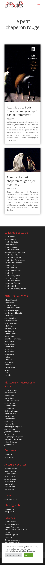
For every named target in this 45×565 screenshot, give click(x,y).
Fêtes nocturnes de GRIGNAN (15, 529)
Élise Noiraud (9, 489)
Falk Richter (8, 326)
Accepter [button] (28, 555)
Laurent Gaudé (10, 334)
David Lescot (9, 331)
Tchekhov (8, 359)
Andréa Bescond (10, 499)
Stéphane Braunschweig (13, 439)
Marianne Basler (10, 468)
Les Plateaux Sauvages (13, 263)
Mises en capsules (11, 535)
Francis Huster (9, 481)
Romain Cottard (10, 474)
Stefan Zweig (9, 349)
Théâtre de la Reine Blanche (15, 260)
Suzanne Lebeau (10, 323)
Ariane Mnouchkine (11, 400)
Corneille (7, 375)
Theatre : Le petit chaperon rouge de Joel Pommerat (21, 180)
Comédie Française (11, 278)
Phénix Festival (10, 522)
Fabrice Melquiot (10, 300)
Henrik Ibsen (9, 352)
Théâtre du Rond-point (12, 270)
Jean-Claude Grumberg (12, 339)
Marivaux (7, 365)
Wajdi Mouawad (10, 321)
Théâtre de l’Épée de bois (13, 283)
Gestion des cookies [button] (14, 555)
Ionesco (7, 370)
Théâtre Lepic (9, 265)
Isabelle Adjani (9, 484)
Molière (7, 357)
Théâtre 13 (8, 273)
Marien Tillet (9, 457)
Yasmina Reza (9, 344)
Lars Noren (8, 316)
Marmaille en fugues (12, 542)
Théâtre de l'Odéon (11, 242)
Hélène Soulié (9, 434)
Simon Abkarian (10, 413)
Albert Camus (9, 346)
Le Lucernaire (9, 237)
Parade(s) (8, 537)
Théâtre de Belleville (12, 250)
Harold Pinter (9, 341)
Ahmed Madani (10, 318)
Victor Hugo (8, 362)
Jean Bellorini (9, 444)
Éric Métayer (9, 416)
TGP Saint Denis (10, 244)
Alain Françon (9, 429)
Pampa (7, 532)
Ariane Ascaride (10, 479)
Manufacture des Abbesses (14, 252)
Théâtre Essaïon (10, 247)
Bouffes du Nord (10, 268)
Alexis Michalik (9, 419)
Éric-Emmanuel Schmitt (13, 313)
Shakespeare (9, 354)
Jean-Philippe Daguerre (13, 426)
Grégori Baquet (10, 471)
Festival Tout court (11, 527)
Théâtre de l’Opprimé (12, 281)
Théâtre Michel (10, 286)
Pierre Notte (9, 303)
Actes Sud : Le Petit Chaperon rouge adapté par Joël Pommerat (22, 110)
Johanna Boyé (9, 408)
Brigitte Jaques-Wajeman (13, 437)
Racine (6, 372)
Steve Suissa (9, 395)
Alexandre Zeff (9, 403)
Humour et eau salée (12, 540)
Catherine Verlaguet (11, 310)
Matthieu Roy (9, 424)
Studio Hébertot (10, 239)
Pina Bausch (9, 509)
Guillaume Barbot (11, 411)
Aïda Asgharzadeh (11, 305)
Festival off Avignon (11, 524)
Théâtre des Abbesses (12, 257)
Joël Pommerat (10, 393)
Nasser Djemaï (10, 328)
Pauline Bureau (10, 406)
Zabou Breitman (10, 442)
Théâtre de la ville (11, 255)
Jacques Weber (10, 476)
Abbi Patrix (8, 454)
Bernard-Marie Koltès (12, 308)
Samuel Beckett (10, 367)
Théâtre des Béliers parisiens (15, 288)
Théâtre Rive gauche (12, 276)
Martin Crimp (9, 336)
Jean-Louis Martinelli (12, 432)
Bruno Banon (9, 398)
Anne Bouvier (9, 421)
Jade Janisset (9, 512)
